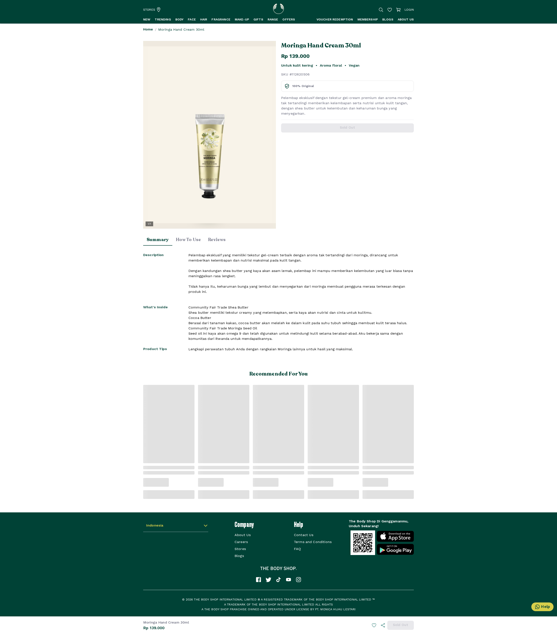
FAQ (297, 549)
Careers (241, 542)
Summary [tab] (158, 240)
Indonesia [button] (154, 525)
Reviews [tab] (217, 240)
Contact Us (304, 535)
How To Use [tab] (188, 240)
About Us (243, 535)
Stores (240, 549)
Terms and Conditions (313, 542)
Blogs (239, 556)
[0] (398, 9)
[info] (383, 625)
